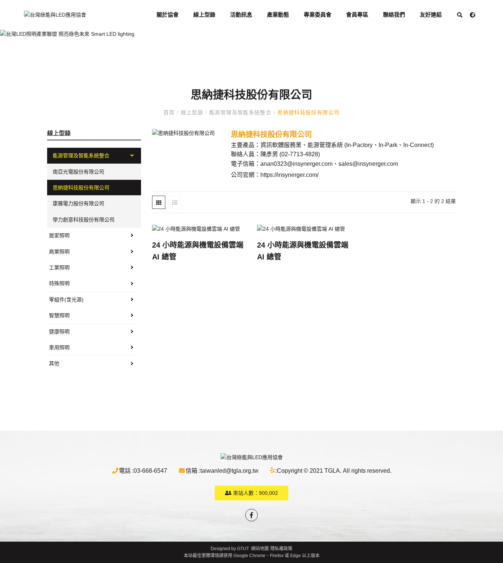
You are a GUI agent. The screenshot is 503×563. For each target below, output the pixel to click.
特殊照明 (59, 283)
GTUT (243, 548)
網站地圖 (260, 548)
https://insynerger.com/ (289, 175)
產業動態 (278, 14)
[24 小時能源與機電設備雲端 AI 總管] (199, 228)
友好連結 (431, 14)
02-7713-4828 (299, 154)
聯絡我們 (394, 14)
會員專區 (357, 14)
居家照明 (59, 235)
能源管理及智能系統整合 (240, 112)
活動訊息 (241, 14)
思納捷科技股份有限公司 (307, 112)
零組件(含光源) (66, 300)
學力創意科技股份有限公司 (84, 220)
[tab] (158, 202)
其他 (54, 363)
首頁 (170, 112)
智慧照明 (59, 315)
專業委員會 (317, 14)
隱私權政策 (281, 548)
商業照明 (59, 252)
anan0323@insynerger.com (296, 164)
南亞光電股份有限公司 (78, 172)
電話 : (126, 471)
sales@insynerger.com (368, 164)
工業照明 (59, 267)
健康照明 (59, 332)
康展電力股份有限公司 (78, 203)
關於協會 (167, 14)
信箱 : (193, 471)
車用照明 (59, 347)
